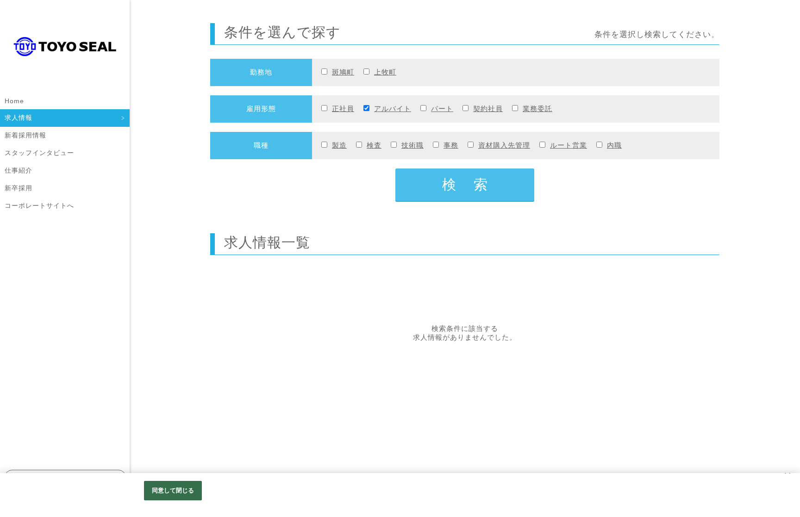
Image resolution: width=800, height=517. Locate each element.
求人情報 (18, 117)
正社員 (343, 108)
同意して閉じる (173, 490)
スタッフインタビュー (39, 152)
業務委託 (537, 108)
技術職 (412, 145)
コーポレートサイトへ (39, 205)
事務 (451, 145)
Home (14, 101)
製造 (339, 145)
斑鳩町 (343, 72)
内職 (614, 145)
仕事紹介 (18, 170)
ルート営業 (568, 145)
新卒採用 (18, 188)
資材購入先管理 (504, 145)
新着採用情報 (25, 135)
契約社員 (488, 108)
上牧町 (385, 72)
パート (442, 108)
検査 (374, 145)
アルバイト (392, 108)
